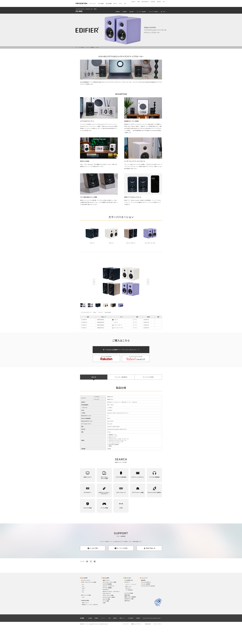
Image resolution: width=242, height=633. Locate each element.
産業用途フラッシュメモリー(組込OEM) (90, 604)
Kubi (83, 591)
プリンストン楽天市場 (145, 584)
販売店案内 (143, 580)
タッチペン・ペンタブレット (108, 586)
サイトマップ (125, 624)
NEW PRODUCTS (145, 1)
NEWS (138, 1)
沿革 (109, 618)
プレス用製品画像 (128, 590)
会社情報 (82, 618)
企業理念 (115, 618)
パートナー (103, 618)
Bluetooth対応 (108, 312)
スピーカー (100, 312)
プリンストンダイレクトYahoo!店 (148, 586)
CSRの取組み (130, 618)
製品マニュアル (128, 586)
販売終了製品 (127, 595)
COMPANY (153, 1)
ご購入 (164, 11)
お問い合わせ (127, 600)
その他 (104, 602)
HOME (76, 47)
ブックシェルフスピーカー (86, 312)
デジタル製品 (81, 47)
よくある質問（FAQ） (129, 580)
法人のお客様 (84, 578)
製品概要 (117, 11)
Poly (83, 584)
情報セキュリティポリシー (136, 624)
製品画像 (124, 11)
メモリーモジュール (107, 593)
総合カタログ (128, 588)
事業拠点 (96, 618)
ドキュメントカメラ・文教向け (109, 597)
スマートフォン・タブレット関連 (109, 582)
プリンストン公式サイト (146, 582)
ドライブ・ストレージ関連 (108, 595)
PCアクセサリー (106, 589)
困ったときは (128, 578)
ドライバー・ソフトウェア (130, 584)
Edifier (94, 312)
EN (165, 1)
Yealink (83, 588)
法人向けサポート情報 (129, 598)
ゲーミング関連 (106, 601)
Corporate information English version (152, 618)
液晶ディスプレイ (85, 602)
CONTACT (133, 1)
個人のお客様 (106, 578)
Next (148, 281)
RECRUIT (159, 1)
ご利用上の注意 (147, 624)
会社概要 (90, 618)
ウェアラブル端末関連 (107, 584)
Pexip (83, 590)
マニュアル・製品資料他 (121, 377)
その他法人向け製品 (85, 600)
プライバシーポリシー (157, 624)
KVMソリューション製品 (86, 595)
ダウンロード (127, 582)
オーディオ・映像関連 (89, 47)
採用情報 (138, 618)
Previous (94, 281)
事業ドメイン (122, 618)
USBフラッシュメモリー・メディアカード (111, 591)
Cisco (83, 586)
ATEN (83, 597)
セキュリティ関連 (106, 599)
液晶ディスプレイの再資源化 (130, 597)
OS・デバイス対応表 (148, 377)
